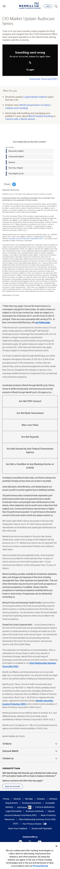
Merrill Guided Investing (40, 116)
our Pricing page (42, 322)
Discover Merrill (10, 751)
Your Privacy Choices (31, 824)
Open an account (12, 786)
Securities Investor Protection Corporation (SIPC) (26, 238)
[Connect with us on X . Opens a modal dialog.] (30, 842)
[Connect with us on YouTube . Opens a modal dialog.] (39, 842)
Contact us (8, 758)
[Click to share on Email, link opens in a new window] (14, 184)
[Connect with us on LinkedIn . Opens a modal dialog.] (20, 842)
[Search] (56, 6)
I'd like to (7, 743)
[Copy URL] (30, 62)
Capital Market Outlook (35, 97)
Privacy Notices (40, 866)
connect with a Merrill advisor (20, 119)
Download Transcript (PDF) (43, 79)
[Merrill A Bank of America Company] (30, 5)
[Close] (56, 846)
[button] (4, 6)
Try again (30, 70)
